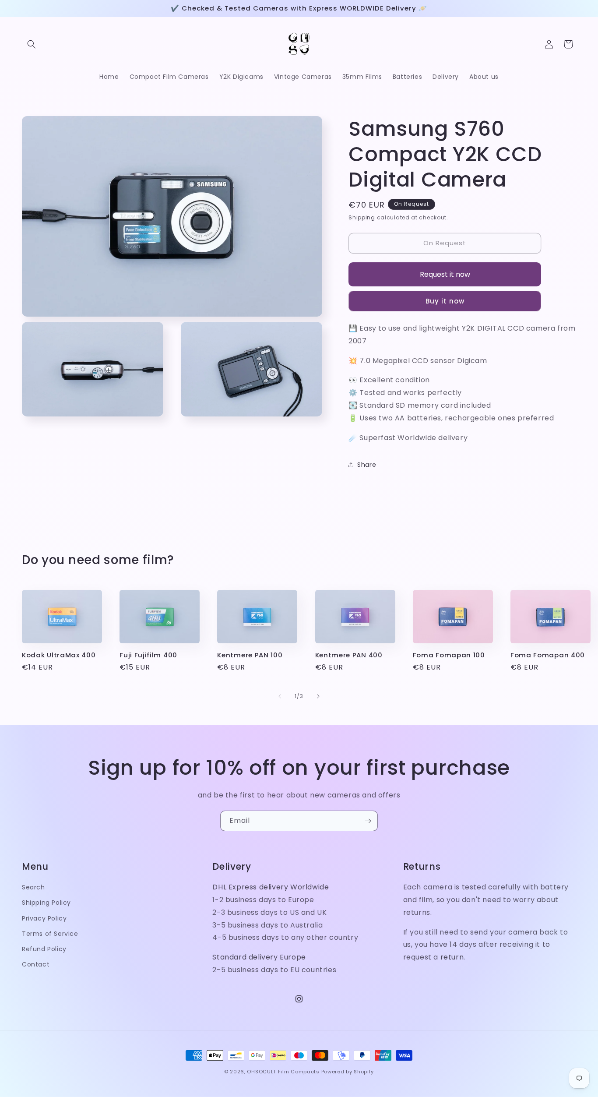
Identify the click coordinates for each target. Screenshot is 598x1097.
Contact (35, 964)
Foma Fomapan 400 (547, 655)
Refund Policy (44, 949)
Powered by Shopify (347, 1071)
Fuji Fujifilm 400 (148, 655)
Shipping (361, 217)
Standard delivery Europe (259, 957)
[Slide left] (279, 696)
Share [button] (366, 464)
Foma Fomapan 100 (449, 655)
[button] (31, 44)
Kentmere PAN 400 (349, 655)
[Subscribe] (367, 821)
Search (33, 887)
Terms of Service (50, 933)
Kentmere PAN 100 (249, 655)
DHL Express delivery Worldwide (270, 887)
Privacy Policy (44, 918)
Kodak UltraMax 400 (58, 655)
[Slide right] (318, 696)
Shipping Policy (46, 902)
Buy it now (445, 301)
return (452, 957)
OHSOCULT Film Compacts (283, 1071)
